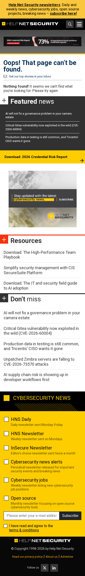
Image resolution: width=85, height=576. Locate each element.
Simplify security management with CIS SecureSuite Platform (39, 270)
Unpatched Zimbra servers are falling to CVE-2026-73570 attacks (39, 362)
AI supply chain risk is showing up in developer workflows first (36, 377)
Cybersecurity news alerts (36, 462)
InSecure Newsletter (31, 448)
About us (52, 556)
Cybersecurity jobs (29, 480)
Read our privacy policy (27, 556)
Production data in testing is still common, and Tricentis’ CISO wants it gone (41, 346)
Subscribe (70, 516)
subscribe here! (63, 13)
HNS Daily (21, 419)
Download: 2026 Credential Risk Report (36, 157)
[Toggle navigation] (79, 24)
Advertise (67, 556)
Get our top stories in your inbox (30, 76)
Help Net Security (61, 548)
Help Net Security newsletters (34, 5)
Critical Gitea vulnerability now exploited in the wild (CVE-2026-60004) (41, 331)
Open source (23, 498)
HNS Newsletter (27, 433)
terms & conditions (24, 530)
